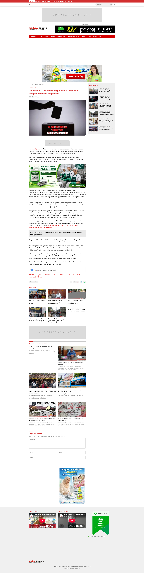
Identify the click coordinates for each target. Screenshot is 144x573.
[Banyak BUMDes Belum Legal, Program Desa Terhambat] (72, 353)
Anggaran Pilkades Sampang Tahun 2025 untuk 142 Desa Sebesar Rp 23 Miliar (42, 419)
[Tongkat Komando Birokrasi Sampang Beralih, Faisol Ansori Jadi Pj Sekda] (93, 99)
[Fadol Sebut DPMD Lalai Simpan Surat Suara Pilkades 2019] (72, 409)
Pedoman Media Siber (84, 566)
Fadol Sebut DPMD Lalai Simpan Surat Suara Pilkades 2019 (70, 419)
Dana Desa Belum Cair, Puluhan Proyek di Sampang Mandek (40, 347)
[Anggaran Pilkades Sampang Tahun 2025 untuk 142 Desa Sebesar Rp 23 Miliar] (42, 409)
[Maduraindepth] (38, 28)
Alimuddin (34, 96)
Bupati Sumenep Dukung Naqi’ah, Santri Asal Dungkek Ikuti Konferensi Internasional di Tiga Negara (106, 120)
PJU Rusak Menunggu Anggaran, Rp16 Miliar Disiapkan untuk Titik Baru (106, 105)
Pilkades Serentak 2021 (71, 275)
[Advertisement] (79, 51)
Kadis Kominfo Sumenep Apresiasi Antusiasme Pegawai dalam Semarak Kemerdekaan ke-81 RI (76, 309)
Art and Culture (61, 36)
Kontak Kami (66, 566)
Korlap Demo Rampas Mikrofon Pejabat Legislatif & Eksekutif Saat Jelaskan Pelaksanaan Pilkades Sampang (42, 391)
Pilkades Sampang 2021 (55, 275)
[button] (111, 4)
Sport (46, 36)
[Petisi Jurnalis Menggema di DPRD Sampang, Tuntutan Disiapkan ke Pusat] (93, 91)
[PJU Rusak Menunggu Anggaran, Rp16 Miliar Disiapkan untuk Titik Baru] (93, 106)
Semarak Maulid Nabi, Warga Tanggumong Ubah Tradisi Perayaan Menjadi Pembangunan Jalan (56, 320)
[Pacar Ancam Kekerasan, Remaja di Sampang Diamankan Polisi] (57, 294)
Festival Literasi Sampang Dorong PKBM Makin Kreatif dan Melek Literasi (106, 128)
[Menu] (30, 4)
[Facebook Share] (71, 282)
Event (94, 36)
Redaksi (74, 566)
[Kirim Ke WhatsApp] (84, 282)
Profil (89, 36)
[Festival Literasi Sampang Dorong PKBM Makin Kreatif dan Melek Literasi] (93, 129)
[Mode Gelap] (114, 4)
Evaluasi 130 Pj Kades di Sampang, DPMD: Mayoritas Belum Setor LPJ (69, 390)
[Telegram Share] (81, 282)
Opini (83, 36)
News (40, 36)
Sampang (34, 87)
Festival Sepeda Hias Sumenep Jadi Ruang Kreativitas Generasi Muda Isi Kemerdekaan (76, 302)
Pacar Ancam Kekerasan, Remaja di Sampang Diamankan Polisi (55, 302)
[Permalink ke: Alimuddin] (30, 97)
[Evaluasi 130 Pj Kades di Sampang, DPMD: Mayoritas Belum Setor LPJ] (72, 380)
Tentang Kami (57, 566)
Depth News (33, 36)
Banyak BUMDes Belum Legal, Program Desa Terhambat (70, 363)
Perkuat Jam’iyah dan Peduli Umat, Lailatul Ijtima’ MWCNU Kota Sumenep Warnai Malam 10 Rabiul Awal (37, 320)
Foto (100, 36)
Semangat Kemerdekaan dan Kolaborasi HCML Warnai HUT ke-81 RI (37, 302)
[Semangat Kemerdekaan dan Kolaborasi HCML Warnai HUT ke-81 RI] (37, 294)
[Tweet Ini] (74, 282)
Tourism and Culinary (73, 36)
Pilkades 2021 (43, 275)
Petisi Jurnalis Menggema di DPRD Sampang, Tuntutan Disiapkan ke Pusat (106, 90)
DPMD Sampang (34, 275)
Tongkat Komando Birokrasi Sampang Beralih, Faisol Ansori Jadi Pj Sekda (106, 98)
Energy (53, 36)
